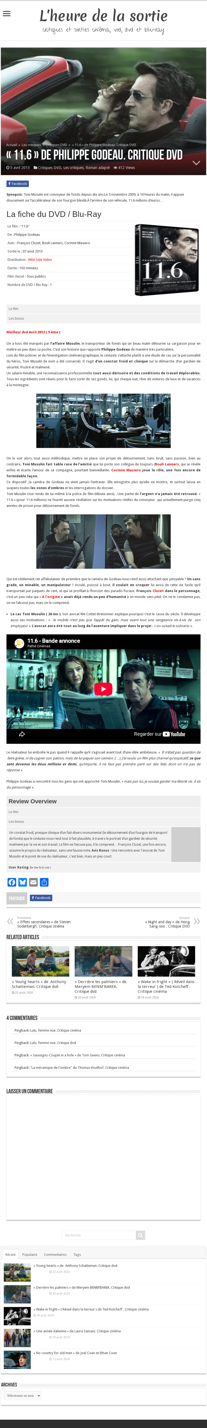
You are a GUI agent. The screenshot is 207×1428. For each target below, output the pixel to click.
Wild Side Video (40, 260)
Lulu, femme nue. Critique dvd (53, 1043)
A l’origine (51, 597)
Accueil (12, 145)
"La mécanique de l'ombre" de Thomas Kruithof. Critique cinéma (79, 1068)
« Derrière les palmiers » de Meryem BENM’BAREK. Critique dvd (100, 986)
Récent (10, 1255)
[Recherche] (140, 1235)
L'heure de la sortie (103, 16)
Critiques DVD (56, 145)
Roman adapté (98, 167)
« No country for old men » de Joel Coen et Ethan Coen (75, 1353)
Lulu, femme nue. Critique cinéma (55, 1030)
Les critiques (31, 145)
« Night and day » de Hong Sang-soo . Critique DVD (167, 922)
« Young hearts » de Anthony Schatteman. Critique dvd (39, 984)
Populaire (29, 1255)
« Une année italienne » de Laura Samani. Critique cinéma (77, 1331)
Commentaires (55, 1255)
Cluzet (159, 591)
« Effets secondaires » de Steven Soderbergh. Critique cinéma (44, 922)
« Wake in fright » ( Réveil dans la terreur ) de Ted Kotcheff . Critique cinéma (166, 986)
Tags (77, 1255)
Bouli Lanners (167, 464)
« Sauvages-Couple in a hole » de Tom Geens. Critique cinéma (77, 1055)
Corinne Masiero (127, 470)
